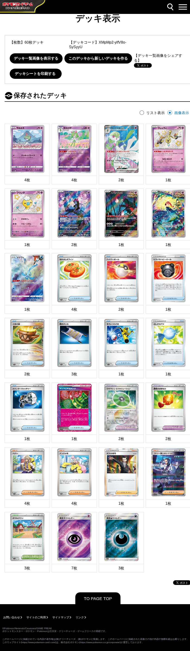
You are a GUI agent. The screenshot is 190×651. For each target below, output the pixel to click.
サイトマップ (60, 617)
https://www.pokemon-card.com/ (38, 642)
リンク (80, 617)
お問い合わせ (11, 617)
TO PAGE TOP (98, 598)
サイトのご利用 (36, 617)
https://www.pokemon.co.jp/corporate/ (100, 642)
